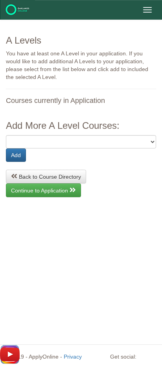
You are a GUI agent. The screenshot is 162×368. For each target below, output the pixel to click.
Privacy (73, 356)
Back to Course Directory (49, 177)
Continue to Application (40, 190)
